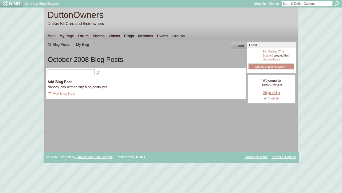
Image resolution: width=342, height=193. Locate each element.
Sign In (274, 4)
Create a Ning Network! (42, 4)
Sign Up (260, 4)
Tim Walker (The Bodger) (273, 53)
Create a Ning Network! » (271, 66)
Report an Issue (256, 156)
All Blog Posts (59, 44)
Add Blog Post (64, 93)
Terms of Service (284, 156)
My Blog (82, 44)
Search (337, 3)
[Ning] (11, 4)
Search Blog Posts (98, 72)
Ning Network (271, 59)
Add (241, 45)
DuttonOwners (76, 15)
